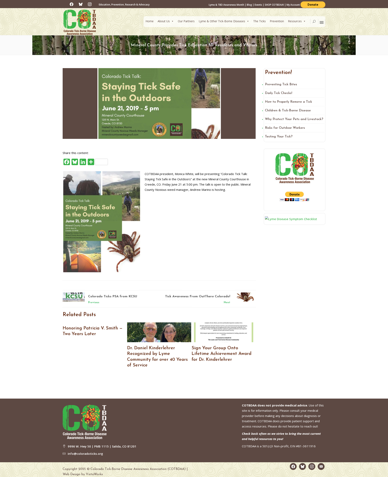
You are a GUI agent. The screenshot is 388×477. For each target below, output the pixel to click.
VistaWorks (94, 474)
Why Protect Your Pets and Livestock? (294, 119)
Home (150, 21)
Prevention (277, 21)
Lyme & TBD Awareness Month (226, 4)
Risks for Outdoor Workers (285, 128)
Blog (249, 4)
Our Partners (186, 21)
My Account (293, 4)
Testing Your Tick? (278, 136)
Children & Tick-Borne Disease (288, 110)
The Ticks (259, 21)
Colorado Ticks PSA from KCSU (112, 296)
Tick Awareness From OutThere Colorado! (197, 296)
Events (258, 4)
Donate (313, 4)
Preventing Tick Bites (281, 84)
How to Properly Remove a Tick (288, 101)
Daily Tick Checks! (278, 93)
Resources (295, 21)
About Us (164, 21)
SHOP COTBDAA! (274, 4)
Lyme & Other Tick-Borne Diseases (222, 21)
